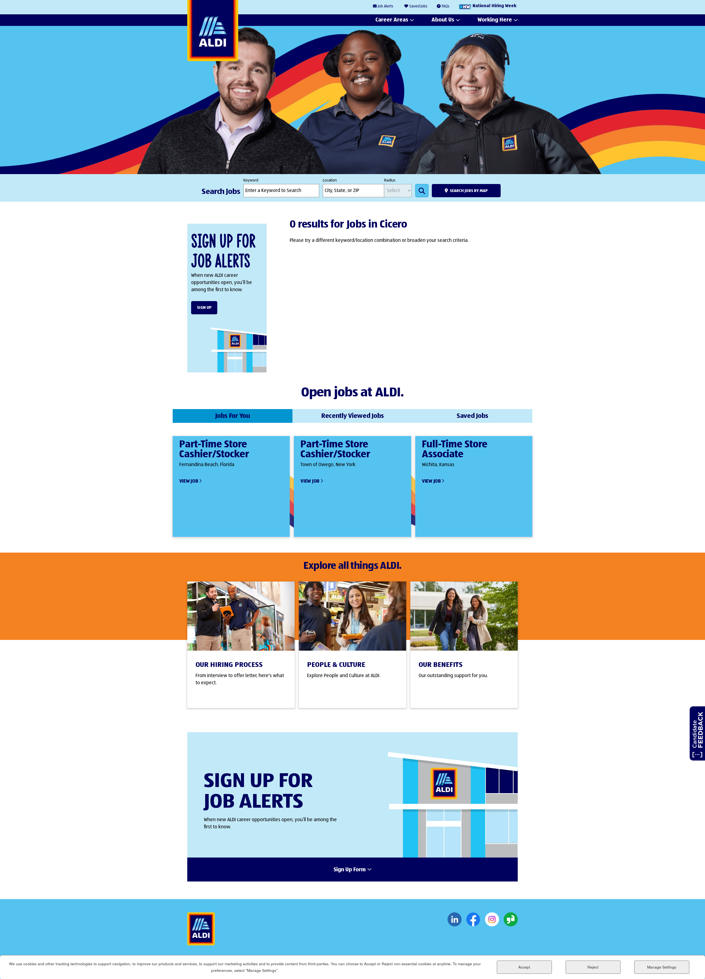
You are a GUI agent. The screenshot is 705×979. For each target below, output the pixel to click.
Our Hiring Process (229, 665)
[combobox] (353, 190)
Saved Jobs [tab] (472, 416)
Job (385, 6)
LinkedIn (455, 919)
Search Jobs (422, 190)
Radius (389, 180)
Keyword (250, 180)
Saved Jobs (418, 6)
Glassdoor (511, 919)
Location (330, 180)
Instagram (492, 919)
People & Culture (336, 665)
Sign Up (204, 307)
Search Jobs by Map (469, 191)
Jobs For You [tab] (232, 416)
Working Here (495, 20)
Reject (592, 967)
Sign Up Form (349, 870)
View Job (188, 481)
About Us (443, 20)
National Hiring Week (494, 6)
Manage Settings (661, 967)
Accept (524, 967)
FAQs (445, 6)
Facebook (473, 919)
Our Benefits (441, 665)
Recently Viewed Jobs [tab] (352, 416)
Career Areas (391, 20)
